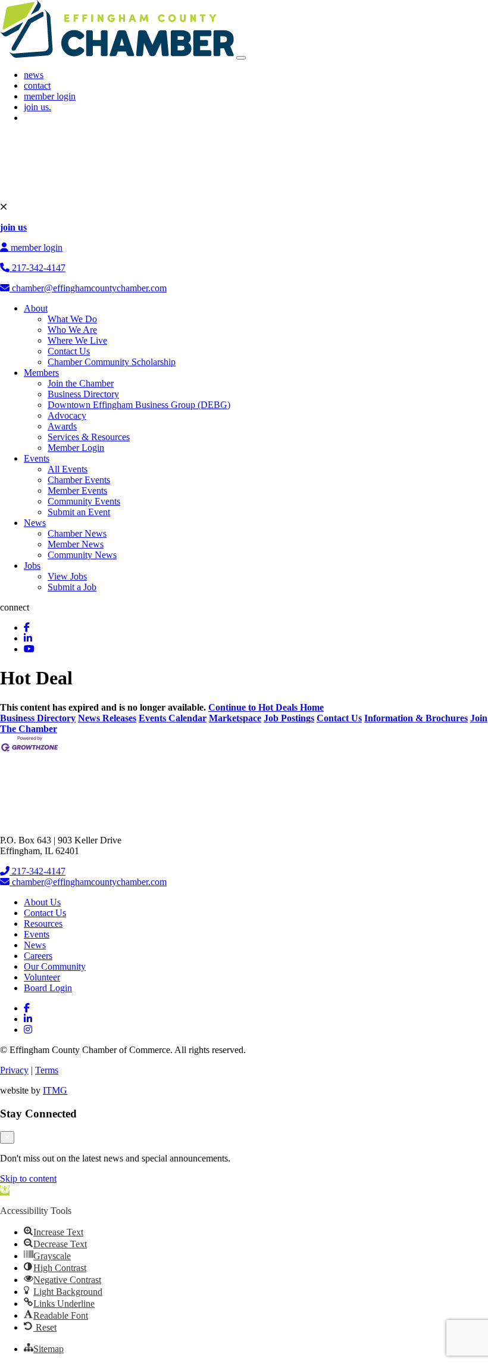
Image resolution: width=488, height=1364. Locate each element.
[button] (5, 1190)
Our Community (55, 966)
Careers (38, 956)
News (35, 523)
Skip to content (28, 1178)
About (36, 308)
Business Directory (83, 394)
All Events (67, 469)
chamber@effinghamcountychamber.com (88, 288)
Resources (43, 923)
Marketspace (235, 718)
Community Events (84, 501)
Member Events (77, 490)
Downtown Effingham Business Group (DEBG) (139, 405)
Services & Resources (89, 437)
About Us (42, 902)
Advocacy (67, 415)
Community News (82, 555)
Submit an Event (79, 512)
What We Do (72, 319)
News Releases (107, 718)
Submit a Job (72, 587)
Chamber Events (79, 480)
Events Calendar (173, 718)
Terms (46, 1070)
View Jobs (67, 576)
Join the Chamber (81, 383)
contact (37, 85)
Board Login (48, 988)
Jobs (32, 565)
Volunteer (42, 977)
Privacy (14, 1070)
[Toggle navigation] (241, 58)
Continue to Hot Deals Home (266, 707)
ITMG (55, 1090)
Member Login (76, 448)
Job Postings (289, 718)
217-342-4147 (37, 268)
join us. (37, 107)
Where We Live (77, 340)
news (33, 75)
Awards (62, 426)
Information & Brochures (416, 718)
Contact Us (69, 351)
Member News (76, 544)
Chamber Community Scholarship (112, 362)
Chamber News (77, 533)
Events (36, 458)
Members (41, 373)
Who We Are (72, 330)
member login (50, 96)
